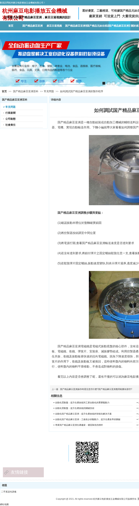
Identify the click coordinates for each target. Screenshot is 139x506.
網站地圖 (4, 504)
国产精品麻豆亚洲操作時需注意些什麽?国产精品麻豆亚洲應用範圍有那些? (96, 389)
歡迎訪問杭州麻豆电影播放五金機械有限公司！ (23, 2)
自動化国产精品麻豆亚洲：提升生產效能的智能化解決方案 (83, 414)
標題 (4, 485)
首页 (4, 91)
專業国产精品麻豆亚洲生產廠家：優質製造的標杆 (79, 425)
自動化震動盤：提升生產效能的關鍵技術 (74, 408)
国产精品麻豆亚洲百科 (26, 91)
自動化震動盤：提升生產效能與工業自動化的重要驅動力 (82, 402)
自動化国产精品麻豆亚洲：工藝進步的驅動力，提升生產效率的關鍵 (87, 419)
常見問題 (49, 91)
